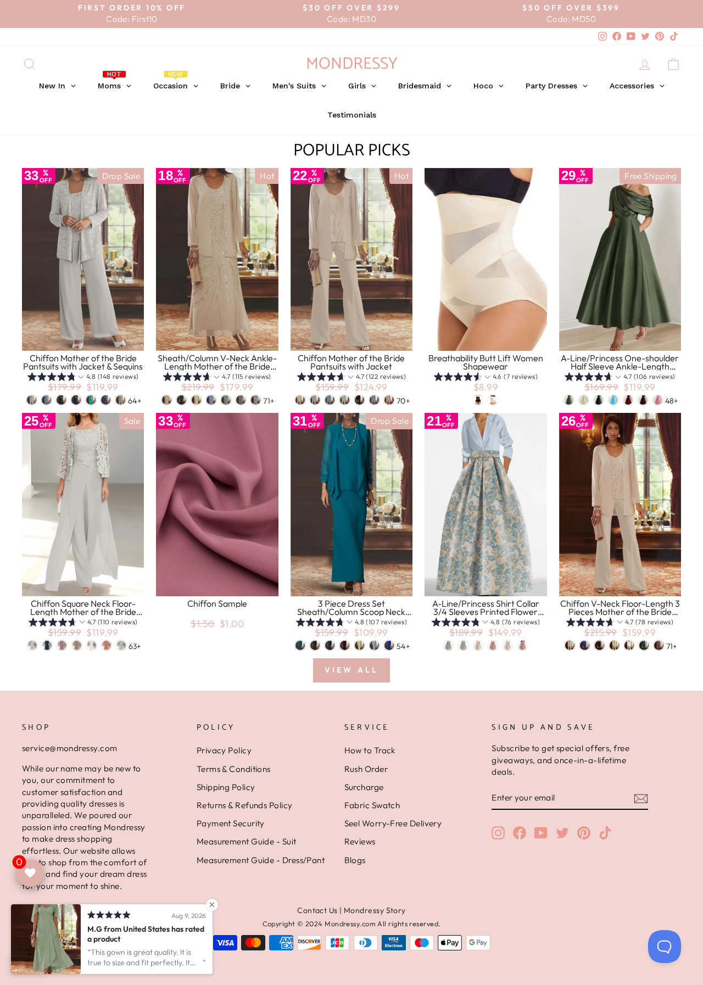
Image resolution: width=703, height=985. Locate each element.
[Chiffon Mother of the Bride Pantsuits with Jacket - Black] (359, 400)
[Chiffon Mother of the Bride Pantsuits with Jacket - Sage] (344, 400)
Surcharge (364, 787)
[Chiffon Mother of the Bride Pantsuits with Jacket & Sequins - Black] (61, 400)
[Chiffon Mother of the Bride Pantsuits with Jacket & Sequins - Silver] (31, 400)
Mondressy (352, 64)
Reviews (360, 841)
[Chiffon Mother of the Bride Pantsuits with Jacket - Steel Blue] (330, 400)
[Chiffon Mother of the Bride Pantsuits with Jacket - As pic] (300, 400)
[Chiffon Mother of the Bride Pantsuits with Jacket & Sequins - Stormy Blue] (106, 400)
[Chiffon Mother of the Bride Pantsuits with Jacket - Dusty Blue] (374, 400)
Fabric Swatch (372, 805)
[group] (83, 378)
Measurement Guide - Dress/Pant (261, 860)
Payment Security (231, 823)
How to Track (369, 750)
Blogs (355, 860)
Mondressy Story (375, 910)
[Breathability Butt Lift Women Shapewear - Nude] (493, 400)
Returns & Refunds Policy (245, 805)
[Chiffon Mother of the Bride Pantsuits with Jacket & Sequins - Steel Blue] (46, 400)
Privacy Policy (224, 750)
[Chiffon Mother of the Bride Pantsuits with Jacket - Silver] (315, 400)
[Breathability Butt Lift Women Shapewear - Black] (478, 400)
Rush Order (366, 769)
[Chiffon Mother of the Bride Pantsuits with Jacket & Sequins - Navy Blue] (76, 400)
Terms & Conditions (234, 769)
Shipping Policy (226, 787)
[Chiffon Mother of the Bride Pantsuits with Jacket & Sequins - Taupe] (120, 400)
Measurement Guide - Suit (247, 841)
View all (352, 670)
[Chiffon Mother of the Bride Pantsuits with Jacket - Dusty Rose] (389, 400)
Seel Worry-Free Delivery (393, 823)
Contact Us (317, 910)
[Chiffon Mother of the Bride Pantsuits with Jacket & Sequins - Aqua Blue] (91, 400)
